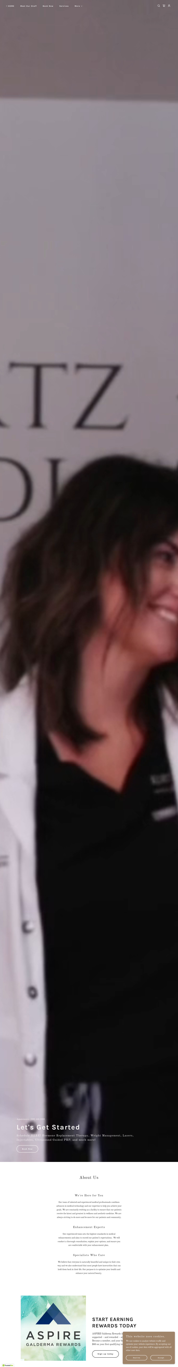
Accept (161, 1358)
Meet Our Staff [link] (28, 6)
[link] (164, 5)
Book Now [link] (48, 6)
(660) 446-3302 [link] (37, 1119)
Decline (136, 1358)
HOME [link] (11, 6)
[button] (78, 6)
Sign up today (105, 1354)
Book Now (27, 1149)
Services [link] (64, 6)
